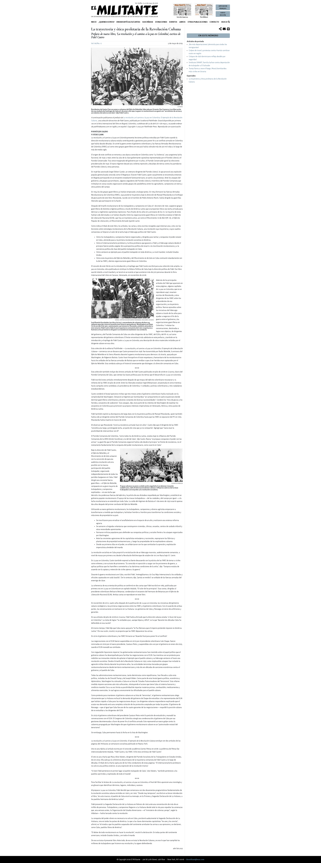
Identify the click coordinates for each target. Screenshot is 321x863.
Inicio (94, 22)
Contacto (214, 22)
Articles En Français (223, 7)
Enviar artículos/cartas (128, 22)
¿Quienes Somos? (106, 22)
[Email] (224, 29)
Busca (224, 22)
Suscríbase (147, 22)
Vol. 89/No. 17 (96, 43)
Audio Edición (223, 14)
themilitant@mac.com (195, 859)
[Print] (228, 29)
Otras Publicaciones (198, 22)
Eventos (173, 22)
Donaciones (161, 22)
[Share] (220, 29)
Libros (182, 22)
